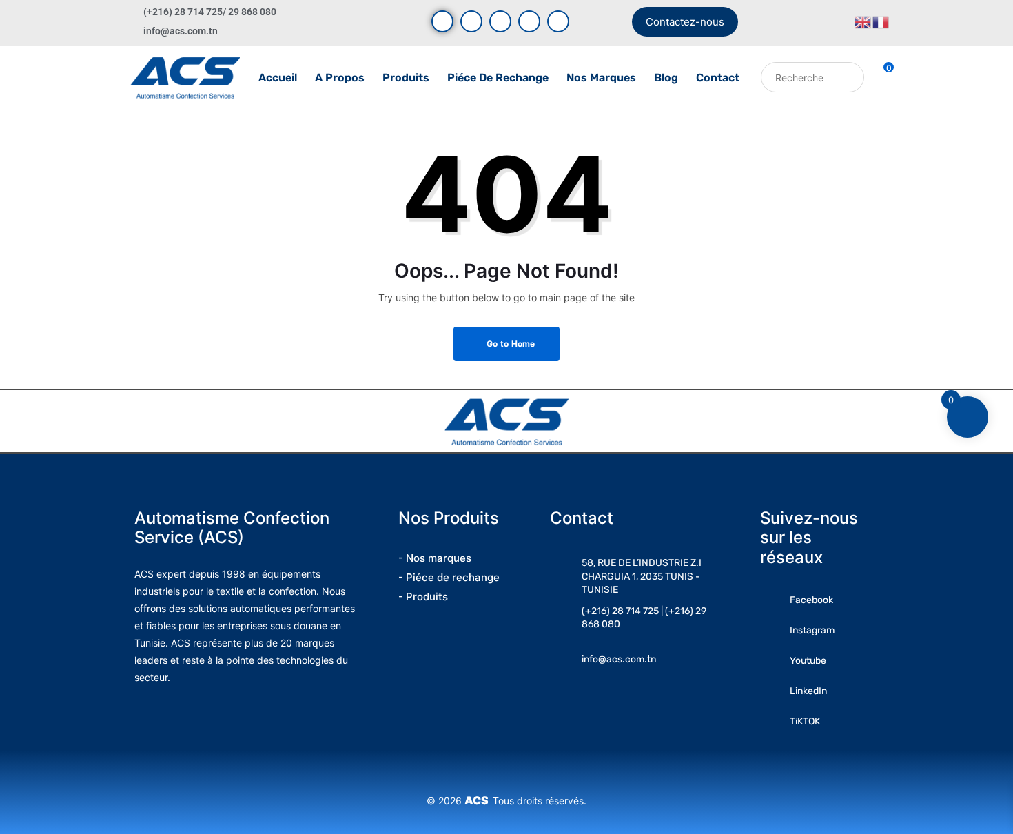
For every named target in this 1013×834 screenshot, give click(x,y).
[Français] (881, 21)
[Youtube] (471, 21)
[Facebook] (442, 21)
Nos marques (601, 77)
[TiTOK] (558, 21)
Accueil (277, 77)
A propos (340, 77)
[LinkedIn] (529, 21)
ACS (478, 800)
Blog (666, 77)
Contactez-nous (685, 21)
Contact (717, 77)
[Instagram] (500, 21)
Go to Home (509, 343)
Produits (405, 77)
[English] (863, 21)
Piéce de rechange (498, 77)
